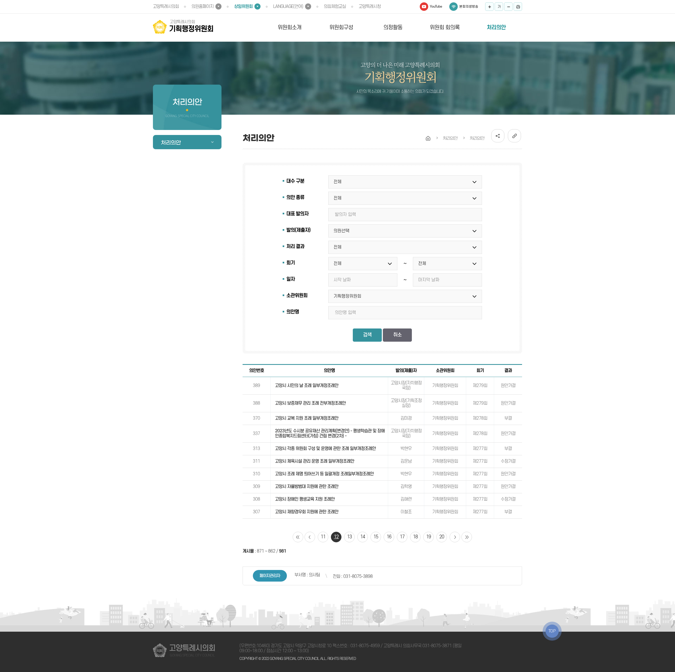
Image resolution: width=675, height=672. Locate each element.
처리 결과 (295, 246)
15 (375, 536)
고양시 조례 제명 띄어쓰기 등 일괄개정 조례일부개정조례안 (324, 474)
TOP (552, 631)
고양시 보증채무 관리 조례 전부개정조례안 (310, 403)
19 (428, 536)
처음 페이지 (298, 537)
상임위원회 (243, 6)
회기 (290, 263)
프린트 (518, 6)
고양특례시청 (370, 6)
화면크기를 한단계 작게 (508, 6)
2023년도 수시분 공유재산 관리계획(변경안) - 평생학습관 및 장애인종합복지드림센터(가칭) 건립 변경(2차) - (330, 433)
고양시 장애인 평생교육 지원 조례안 (305, 499)
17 (402, 536)
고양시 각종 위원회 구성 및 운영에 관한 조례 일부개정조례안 (325, 448)
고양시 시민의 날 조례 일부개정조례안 (306, 385)
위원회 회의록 (445, 28)
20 (441, 536)
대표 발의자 (297, 214)
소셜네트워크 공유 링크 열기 (497, 135)
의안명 (292, 312)
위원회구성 (341, 28)
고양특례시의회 (166, 6)
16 (389, 536)
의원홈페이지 (202, 6)
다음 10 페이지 (455, 537)
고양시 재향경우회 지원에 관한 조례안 (306, 512)
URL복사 (514, 135)
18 (415, 536)
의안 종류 (295, 197)
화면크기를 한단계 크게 (489, 6)
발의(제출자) (298, 230)
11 (323, 536)
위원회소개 (289, 28)
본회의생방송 (468, 6)
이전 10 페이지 (310, 537)
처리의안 (496, 28)
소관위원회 (296, 295)
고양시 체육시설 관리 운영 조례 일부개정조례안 (314, 461)
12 (336, 536)
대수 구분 (295, 181)
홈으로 (428, 138)
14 (362, 536)
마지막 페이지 (466, 537)
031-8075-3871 (437, 646)
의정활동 (392, 28)
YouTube (436, 6)
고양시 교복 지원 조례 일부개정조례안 (306, 418)
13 (349, 536)
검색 (367, 335)
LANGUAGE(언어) (288, 6)
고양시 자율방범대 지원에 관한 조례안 (306, 486)
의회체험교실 (335, 6)
